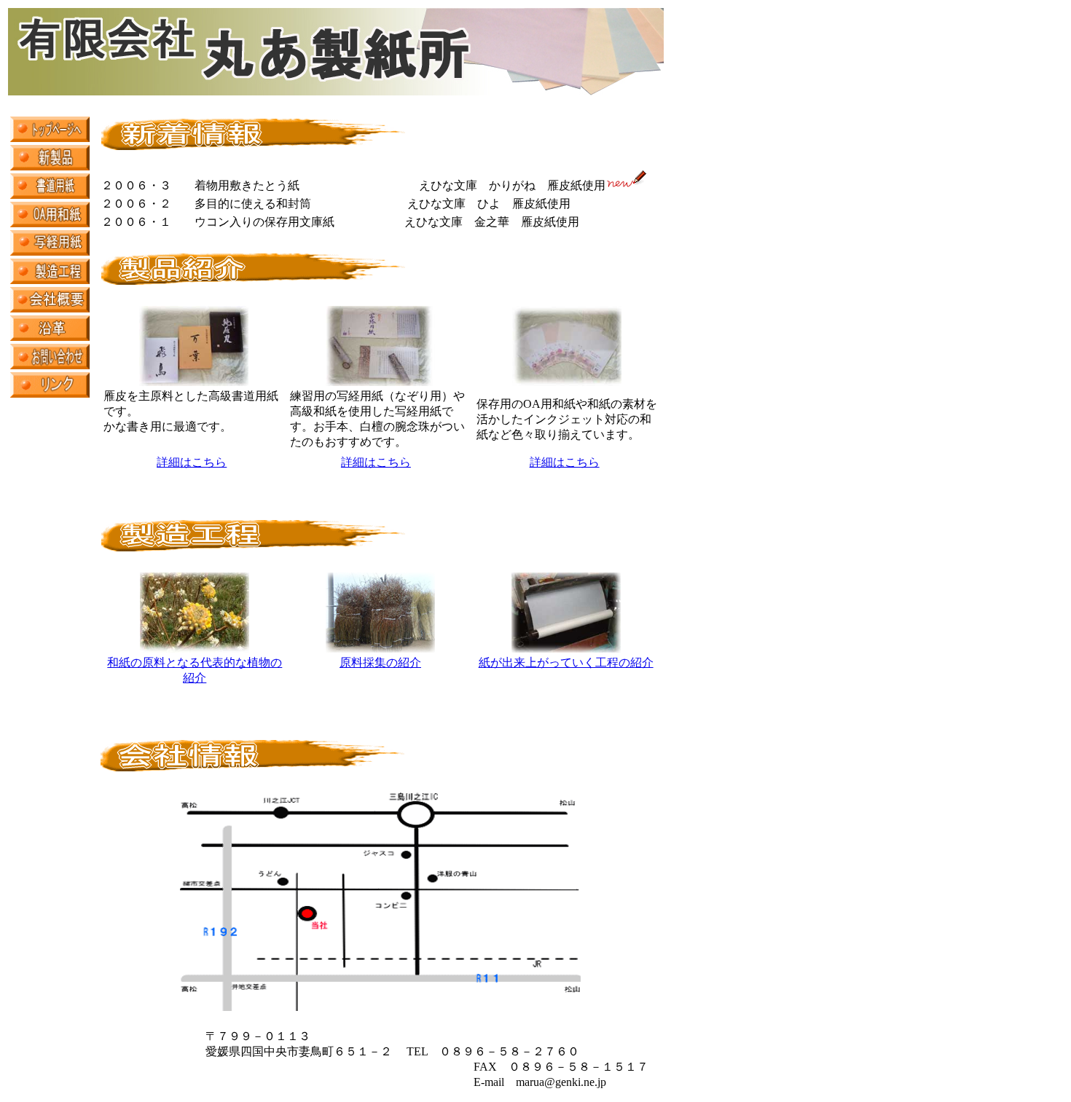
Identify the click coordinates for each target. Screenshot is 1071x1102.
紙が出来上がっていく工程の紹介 (566, 662)
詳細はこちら (192, 462)
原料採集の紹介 (380, 662)
